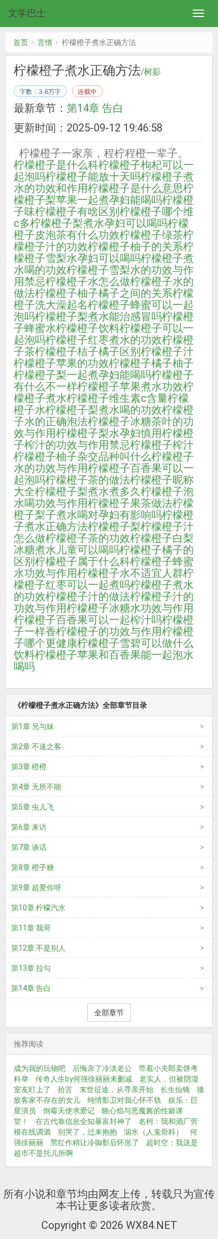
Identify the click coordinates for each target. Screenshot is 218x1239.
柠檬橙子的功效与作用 (109, 631)
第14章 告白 (95, 108)
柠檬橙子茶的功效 (88, 538)
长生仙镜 (175, 1089)
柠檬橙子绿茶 (151, 235)
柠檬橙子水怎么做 (88, 281)
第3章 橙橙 (29, 766)
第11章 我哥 (31, 928)
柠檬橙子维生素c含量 (117, 398)
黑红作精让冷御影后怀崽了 (94, 1142)
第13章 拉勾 (31, 968)
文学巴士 (27, 13)
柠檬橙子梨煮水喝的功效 (104, 409)
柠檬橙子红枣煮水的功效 (104, 339)
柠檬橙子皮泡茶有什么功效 (101, 229)
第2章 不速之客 (36, 746)
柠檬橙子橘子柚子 (151, 363)
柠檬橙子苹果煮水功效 (130, 386)
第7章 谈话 (29, 847)
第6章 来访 (29, 827)
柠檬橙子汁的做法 (88, 596)
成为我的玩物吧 (40, 1068)
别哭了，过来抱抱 (87, 1132)
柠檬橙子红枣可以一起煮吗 (104, 579)
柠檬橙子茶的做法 (88, 479)
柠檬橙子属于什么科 (82, 561)
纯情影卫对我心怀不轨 (124, 1100)
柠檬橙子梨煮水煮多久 (88, 491)
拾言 (65, 1089)
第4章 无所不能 (36, 787)
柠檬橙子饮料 (88, 328)
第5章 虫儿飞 (32, 807)
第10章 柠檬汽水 (38, 907)
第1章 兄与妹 (32, 726)
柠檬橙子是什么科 (56, 165)
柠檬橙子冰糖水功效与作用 (130, 608)
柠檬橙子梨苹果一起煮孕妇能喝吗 (104, 194)
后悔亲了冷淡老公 (102, 1068)
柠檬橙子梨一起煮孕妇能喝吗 (82, 374)
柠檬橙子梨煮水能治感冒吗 (98, 316)
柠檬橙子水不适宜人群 (130, 573)
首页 (20, 42)
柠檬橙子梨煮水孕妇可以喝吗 (99, 223)
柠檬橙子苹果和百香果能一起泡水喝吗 (104, 660)
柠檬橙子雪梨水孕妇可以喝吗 (104, 252)
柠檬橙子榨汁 (162, 444)
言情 (45, 42)
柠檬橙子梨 (114, 526)
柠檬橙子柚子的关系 (135, 246)
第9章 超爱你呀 (36, 887)
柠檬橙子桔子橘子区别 (88, 351)
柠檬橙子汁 (167, 351)
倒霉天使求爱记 (69, 1110)
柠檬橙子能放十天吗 (93, 176)
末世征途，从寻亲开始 (116, 1089)
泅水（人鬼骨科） (153, 1132)
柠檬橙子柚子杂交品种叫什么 (82, 456)
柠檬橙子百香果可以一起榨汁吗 (88, 619)
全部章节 (109, 1012)
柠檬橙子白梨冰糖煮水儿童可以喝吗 (104, 544)
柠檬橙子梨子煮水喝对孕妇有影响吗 (104, 509)
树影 (152, 72)
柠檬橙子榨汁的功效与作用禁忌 (104, 439)
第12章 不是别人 (38, 948)
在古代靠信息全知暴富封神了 (83, 1121)
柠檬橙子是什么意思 (135, 188)
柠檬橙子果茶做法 (130, 503)
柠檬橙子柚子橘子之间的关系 (103, 293)
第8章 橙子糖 (32, 867)
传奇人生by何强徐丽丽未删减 (83, 1079)
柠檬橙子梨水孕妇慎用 (109, 433)
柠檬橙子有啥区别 (77, 211)
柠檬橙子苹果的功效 (61, 363)
